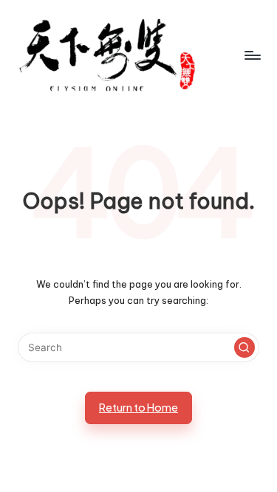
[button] (244, 347)
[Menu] (251, 55)
